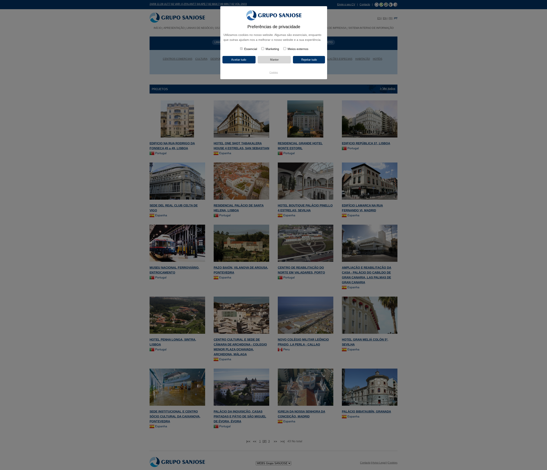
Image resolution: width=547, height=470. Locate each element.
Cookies (273, 72)
